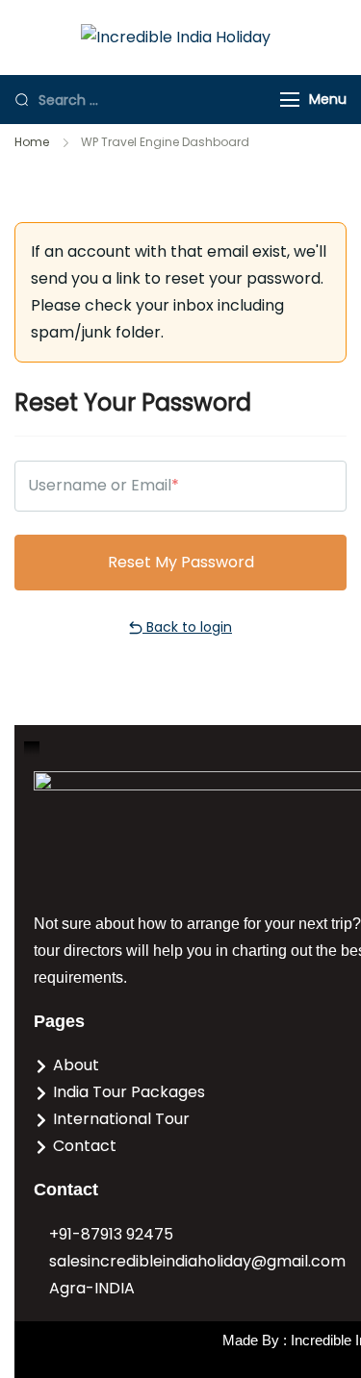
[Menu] (289, 99)
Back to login (187, 627)
